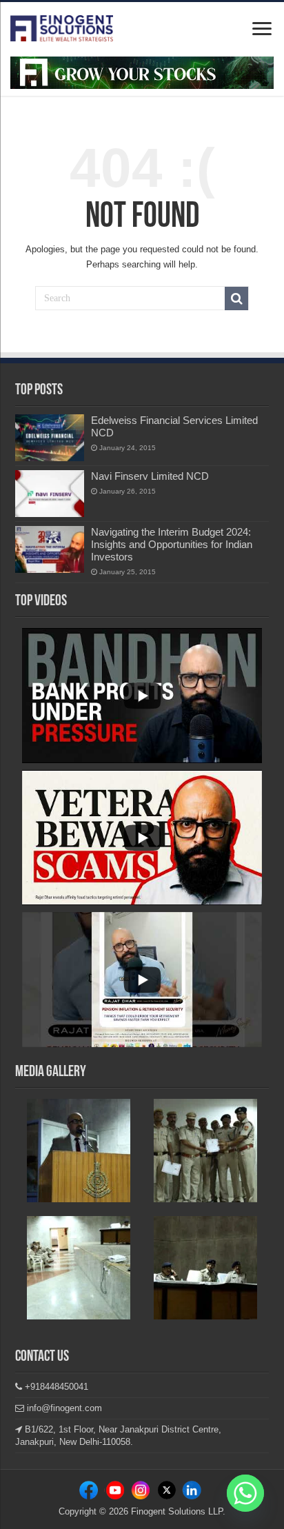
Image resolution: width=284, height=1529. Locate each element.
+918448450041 (55, 1386)
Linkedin (142, 1493)
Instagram (117, 1493)
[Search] (236, 298)
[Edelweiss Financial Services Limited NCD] (49, 437)
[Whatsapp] (245, 1493)
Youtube (191, 1493)
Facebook (91, 1493)
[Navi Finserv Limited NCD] (49, 493)
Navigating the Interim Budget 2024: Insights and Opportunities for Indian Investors (171, 544)
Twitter (166, 1493)
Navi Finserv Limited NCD (150, 476)
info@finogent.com (63, 1408)
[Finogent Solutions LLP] (61, 25)
